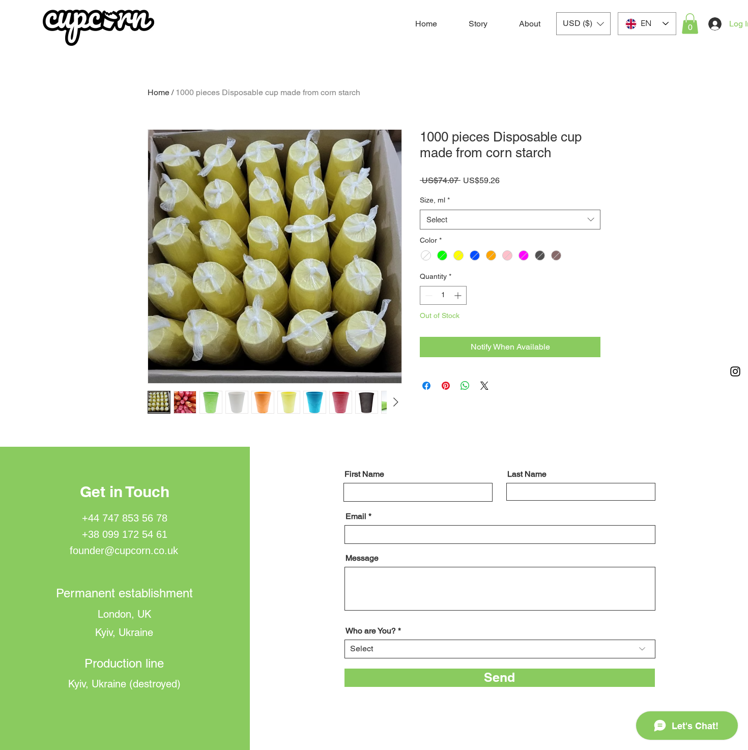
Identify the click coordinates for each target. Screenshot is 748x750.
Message (362, 558)
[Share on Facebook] (426, 386)
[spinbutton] (443, 295)
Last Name (526, 474)
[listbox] (583, 23)
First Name (364, 474)
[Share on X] (484, 386)
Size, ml (435, 200)
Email (356, 516)
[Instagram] (735, 371)
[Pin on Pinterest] (446, 386)
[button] (583, 23)
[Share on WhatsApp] (465, 386)
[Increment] (458, 295)
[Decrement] (427, 295)
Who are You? (371, 631)
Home (158, 92)
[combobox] (510, 219)
